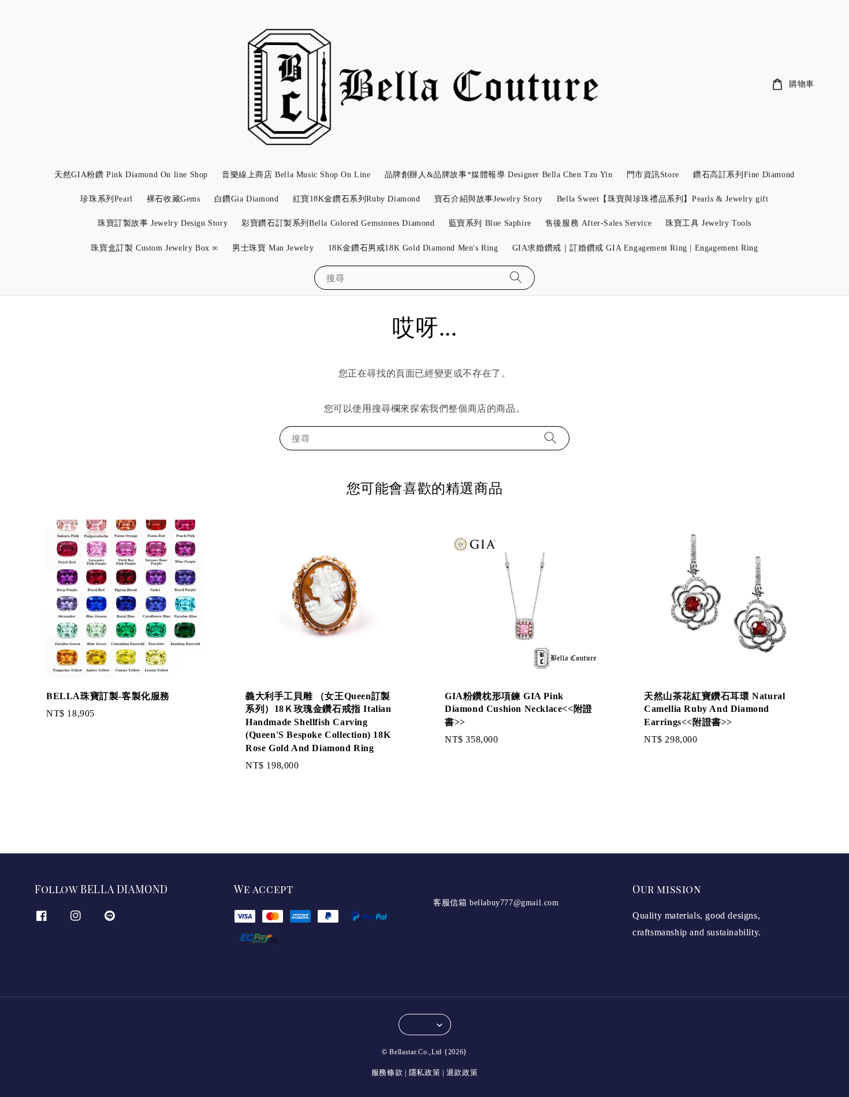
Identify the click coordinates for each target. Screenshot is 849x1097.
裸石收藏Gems (173, 199)
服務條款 (387, 1072)
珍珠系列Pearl (106, 199)
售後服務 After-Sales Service (598, 223)
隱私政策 (425, 1072)
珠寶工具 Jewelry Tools (708, 223)
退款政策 (462, 1072)
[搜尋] (515, 277)
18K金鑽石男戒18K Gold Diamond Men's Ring (413, 248)
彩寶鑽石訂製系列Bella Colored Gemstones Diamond (337, 223)
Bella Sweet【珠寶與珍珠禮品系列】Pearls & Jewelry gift (663, 199)
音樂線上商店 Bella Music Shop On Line (296, 174)
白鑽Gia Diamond (246, 199)
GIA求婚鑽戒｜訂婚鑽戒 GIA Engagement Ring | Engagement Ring (635, 248)
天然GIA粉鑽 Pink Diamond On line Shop (131, 174)
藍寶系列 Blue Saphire (490, 223)
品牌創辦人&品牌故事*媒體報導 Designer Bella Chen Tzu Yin (499, 174)
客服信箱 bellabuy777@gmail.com (496, 902)
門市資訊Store (653, 174)
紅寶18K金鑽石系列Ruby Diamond (356, 199)
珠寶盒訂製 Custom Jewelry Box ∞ (154, 248)
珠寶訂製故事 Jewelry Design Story (163, 223)
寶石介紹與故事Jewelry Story (488, 199)
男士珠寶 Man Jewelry (273, 248)
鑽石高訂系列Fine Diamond (744, 174)
